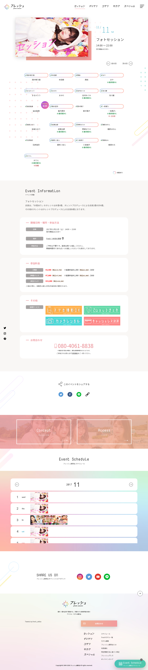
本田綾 (61, 79)
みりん (36, 160)
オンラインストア (107, 659)
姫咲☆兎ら (61, 144)
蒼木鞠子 (86, 111)
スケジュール (105, 634)
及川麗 (111, 95)
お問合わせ (99, 623)
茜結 (86, 79)
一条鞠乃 (111, 111)
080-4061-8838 (76, 345)
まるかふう (36, 95)
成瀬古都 (61, 129)
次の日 (125, 63)
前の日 (114, 63)
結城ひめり (36, 129)
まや (112, 79)
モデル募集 (105, 641)
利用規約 (75, 353)
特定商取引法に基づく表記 (110, 652)
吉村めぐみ (86, 95)
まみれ (61, 95)
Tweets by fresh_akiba (33, 621)
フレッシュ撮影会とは (108, 644)
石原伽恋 (36, 144)
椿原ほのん (111, 129)
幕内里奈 (61, 111)
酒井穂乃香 (36, 79)
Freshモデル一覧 (107, 637)
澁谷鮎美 (36, 111)
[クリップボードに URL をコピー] (87, 393)
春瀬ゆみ (111, 144)
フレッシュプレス (107, 655)
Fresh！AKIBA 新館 (53, 238)
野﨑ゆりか (86, 129)
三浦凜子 (86, 144)
